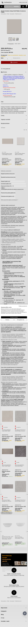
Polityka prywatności (23, 306)
